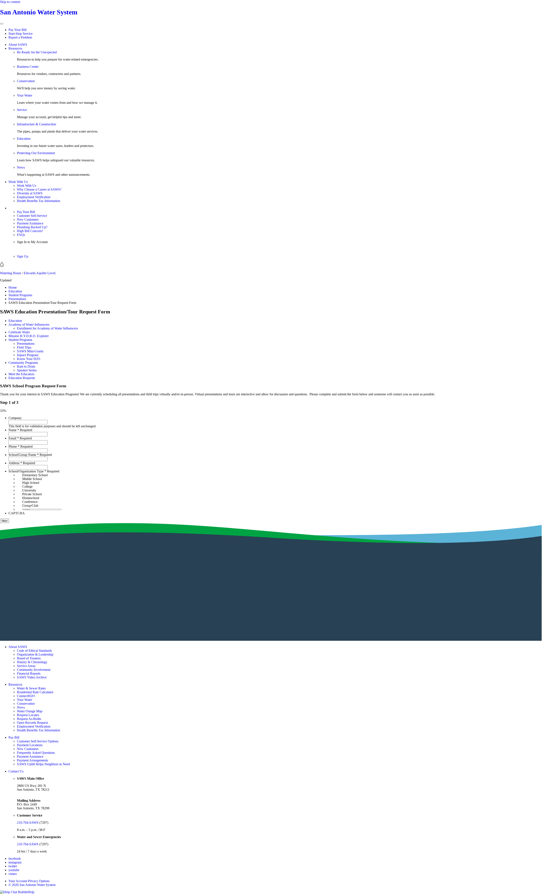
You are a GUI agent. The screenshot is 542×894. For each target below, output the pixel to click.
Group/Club (30, 505)
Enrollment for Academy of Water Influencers (47, 328)
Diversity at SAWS (30, 193)
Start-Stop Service (20, 33)
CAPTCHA (16, 513)
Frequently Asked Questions (36, 752)
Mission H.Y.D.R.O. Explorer (28, 336)
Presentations (26, 343)
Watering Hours (10, 273)
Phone (20, 446)
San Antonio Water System (38, 12)
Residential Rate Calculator (35, 692)
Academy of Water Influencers (28, 324)
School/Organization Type (33, 471)
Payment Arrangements (32, 760)
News (21, 167)
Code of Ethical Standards (34, 650)
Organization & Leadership (35, 654)
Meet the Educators (21, 374)
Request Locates (28, 715)
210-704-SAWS (28, 822)
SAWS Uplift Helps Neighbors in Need (43, 764)
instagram (14, 862)
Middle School (32, 479)
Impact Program (27, 355)
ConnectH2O (26, 696)
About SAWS (17, 44)
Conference (30, 502)
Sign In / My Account (22, 208)
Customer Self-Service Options (37, 741)
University (29, 490)
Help (31, 892)
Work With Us (18, 182)
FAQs (21, 235)
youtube (13, 870)
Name (20, 430)
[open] (1, 23)
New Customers (28, 219)
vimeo (12, 874)
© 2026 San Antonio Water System (31, 885)
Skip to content (10, 2)
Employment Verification (33, 197)
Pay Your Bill (17, 30)
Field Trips (24, 347)
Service (22, 110)
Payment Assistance (30, 223)
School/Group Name (30, 455)
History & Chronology (32, 662)
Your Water (24, 95)
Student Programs (20, 340)
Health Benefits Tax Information (38, 201)
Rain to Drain (26, 366)
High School (30, 482)
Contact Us (16, 771)
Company (15, 418)
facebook (14, 858)
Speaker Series (27, 370)
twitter (12, 866)
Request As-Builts (29, 719)
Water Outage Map (29, 711)
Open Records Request (32, 722)
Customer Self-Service (32, 215)
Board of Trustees (29, 658)
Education (23, 138)
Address (21, 463)
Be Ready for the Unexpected (37, 52)
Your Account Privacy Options (29, 881)
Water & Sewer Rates (31, 688)
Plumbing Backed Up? (32, 227)
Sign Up (22, 256)
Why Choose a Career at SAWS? (39, 189)
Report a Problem (20, 37)
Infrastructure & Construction (36, 124)
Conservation (26, 81)
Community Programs (23, 362)
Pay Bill (13, 737)
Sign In (22, 249)
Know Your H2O (28, 359)
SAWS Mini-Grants (30, 351)
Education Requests (21, 378)
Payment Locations (30, 745)
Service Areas (26, 666)
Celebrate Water (19, 332)
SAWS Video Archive (32, 677)
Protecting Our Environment (36, 153)
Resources (15, 48)
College (27, 486)
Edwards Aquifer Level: (40, 273)
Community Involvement (33, 669)
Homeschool (30, 498)
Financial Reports (28, 673)
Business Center (28, 66)
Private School (32, 494)
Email (20, 438)
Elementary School (35, 475)
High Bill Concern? (30, 231)
